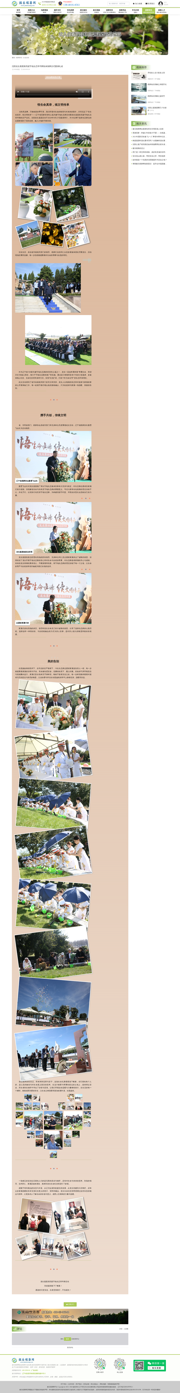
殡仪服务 (83, 11)
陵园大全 (31, 11)
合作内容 (71, 1384)
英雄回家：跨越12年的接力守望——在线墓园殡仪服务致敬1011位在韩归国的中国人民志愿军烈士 (150, 133)
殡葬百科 (109, 11)
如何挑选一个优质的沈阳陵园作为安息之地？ (150, 160)
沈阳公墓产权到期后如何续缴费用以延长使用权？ (150, 144)
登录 (67, 1339)
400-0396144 (49, 4)
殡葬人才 (162, 11)
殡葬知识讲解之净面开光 (157, 84)
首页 (18, 11)
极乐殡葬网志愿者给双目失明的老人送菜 (148, 129)
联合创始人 (94, 1384)
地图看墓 (44, 11)
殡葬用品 (123, 11)
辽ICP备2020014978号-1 (125, 1387)
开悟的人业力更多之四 (156, 73)
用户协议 (79, 1384)
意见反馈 (86, 1384)
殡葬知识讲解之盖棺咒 (156, 96)
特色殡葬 (70, 11)
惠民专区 (57, 11)
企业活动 (26, 57)
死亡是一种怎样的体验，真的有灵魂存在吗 (149, 152)
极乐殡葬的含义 (139, 148)
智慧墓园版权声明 (113, 1384)
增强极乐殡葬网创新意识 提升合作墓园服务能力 (150, 164)
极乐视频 (96, 11)
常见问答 (135, 11)
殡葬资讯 (148, 11)
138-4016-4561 (71, 4)
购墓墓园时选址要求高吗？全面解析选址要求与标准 (150, 141)
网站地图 (103, 1384)
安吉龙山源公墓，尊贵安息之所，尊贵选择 (149, 156)
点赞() (71, 1304)
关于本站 (63, 1384)
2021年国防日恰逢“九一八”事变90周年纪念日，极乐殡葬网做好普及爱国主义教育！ (149, 137)
